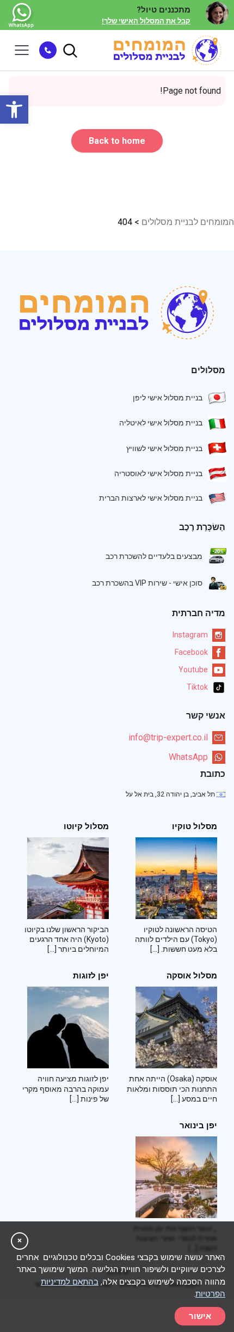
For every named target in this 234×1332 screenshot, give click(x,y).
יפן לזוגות (91, 976)
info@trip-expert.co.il (168, 737)
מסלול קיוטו (86, 826)
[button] (14, 109)
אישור (200, 1316)
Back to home (117, 141)
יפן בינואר (198, 1125)
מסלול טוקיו (194, 826)
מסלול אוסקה (192, 976)
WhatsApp (188, 757)
